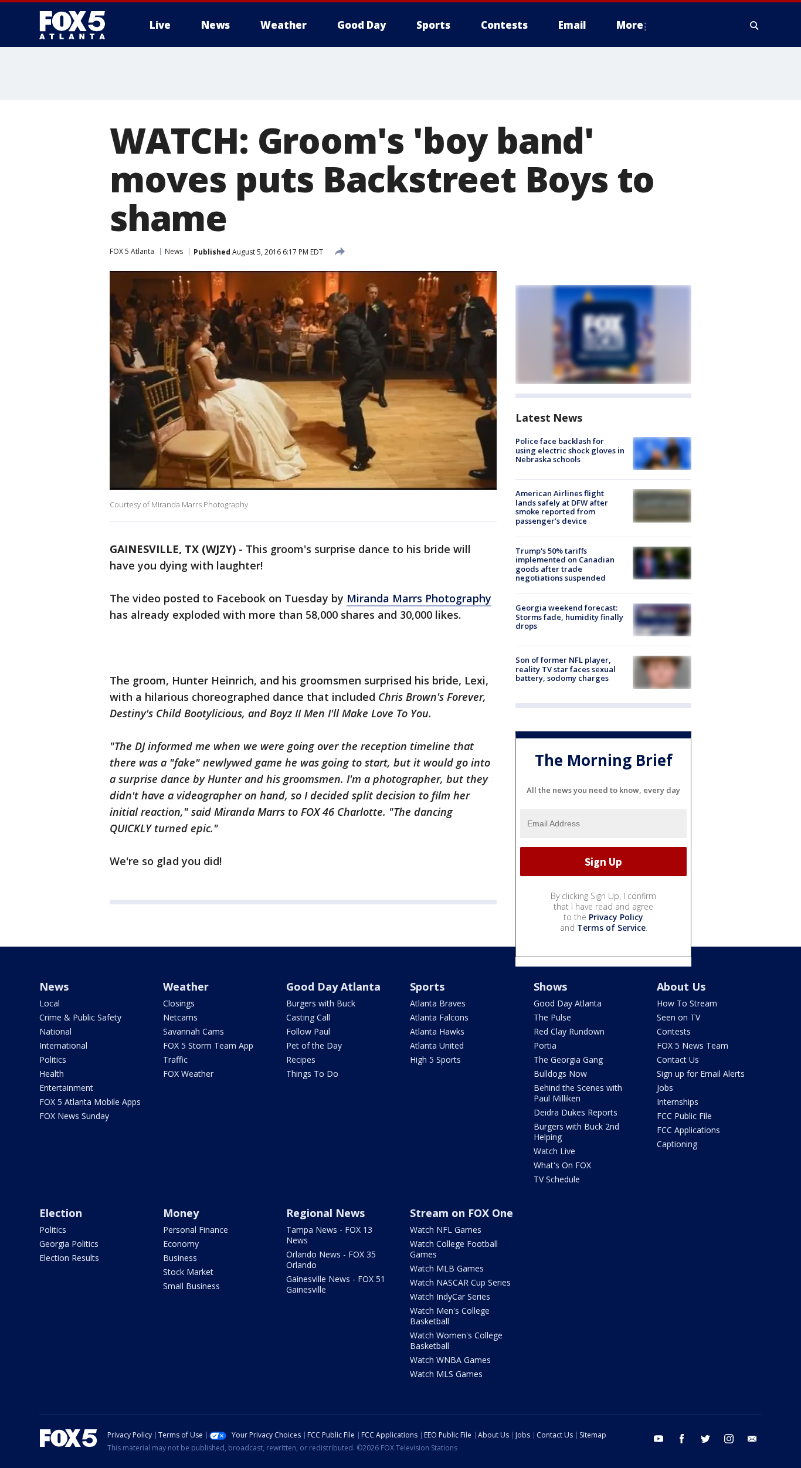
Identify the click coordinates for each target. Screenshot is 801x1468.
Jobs (665, 1087)
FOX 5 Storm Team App (208, 1045)
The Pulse (552, 1017)
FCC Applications (688, 1129)
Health (51, 1073)
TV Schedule (557, 1179)
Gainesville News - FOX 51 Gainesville (335, 1284)
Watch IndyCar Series (450, 1296)
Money (181, 1213)
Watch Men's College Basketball (450, 1316)
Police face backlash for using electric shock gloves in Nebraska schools (569, 450)
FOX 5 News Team (692, 1045)
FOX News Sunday (74, 1115)
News (174, 251)
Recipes (300, 1059)
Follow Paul (308, 1031)
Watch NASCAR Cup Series (460, 1282)
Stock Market (188, 1271)
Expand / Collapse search (755, 25)
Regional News (325, 1213)
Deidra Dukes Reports (575, 1112)
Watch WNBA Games (450, 1359)
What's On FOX (562, 1165)
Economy (181, 1243)
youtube (658, 1438)
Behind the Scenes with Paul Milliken (578, 1093)
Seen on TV (678, 1017)
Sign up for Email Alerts (701, 1073)
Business (180, 1257)
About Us (681, 986)
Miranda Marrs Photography (419, 598)
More (629, 25)
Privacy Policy (616, 917)
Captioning (677, 1144)
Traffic (175, 1059)
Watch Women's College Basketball (456, 1340)
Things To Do (312, 1073)
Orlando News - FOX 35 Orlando (331, 1259)
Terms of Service (611, 927)
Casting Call (308, 1017)
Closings (179, 1003)
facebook (682, 1438)
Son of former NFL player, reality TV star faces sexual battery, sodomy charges (565, 669)
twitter (705, 1438)
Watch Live (554, 1151)
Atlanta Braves (438, 1003)
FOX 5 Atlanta (132, 251)
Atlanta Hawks (437, 1031)
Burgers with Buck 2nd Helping (576, 1131)
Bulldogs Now (560, 1073)
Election (60, 1213)
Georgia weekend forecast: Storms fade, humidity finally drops (569, 616)
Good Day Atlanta (333, 986)
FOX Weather (188, 1073)
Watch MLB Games (447, 1268)
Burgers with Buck (320, 1003)
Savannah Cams (193, 1031)
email (752, 1438)
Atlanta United (437, 1045)
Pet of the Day (314, 1045)
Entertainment (66, 1087)
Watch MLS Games (446, 1373)
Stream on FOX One (461, 1213)
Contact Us (678, 1059)
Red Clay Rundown (569, 1031)
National (55, 1031)
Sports (427, 986)
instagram (728, 1438)
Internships (677, 1101)
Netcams (180, 1017)
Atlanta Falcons (439, 1017)
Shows (550, 986)
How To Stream (687, 1003)
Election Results (69, 1257)
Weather (186, 986)
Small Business (191, 1285)
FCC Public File (684, 1115)
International (63, 1045)
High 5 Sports (435, 1059)
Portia (545, 1045)
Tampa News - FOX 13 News (329, 1235)
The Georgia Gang (568, 1059)
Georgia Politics (69, 1243)
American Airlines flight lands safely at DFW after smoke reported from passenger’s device (561, 507)
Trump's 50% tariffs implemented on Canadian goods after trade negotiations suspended (565, 564)
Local (49, 1003)
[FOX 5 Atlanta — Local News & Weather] (78, 25)
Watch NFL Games (445, 1229)
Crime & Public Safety (80, 1017)
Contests (674, 1031)
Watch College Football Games (454, 1249)
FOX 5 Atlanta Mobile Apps (90, 1101)
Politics (52, 1059)
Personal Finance (195, 1229)
